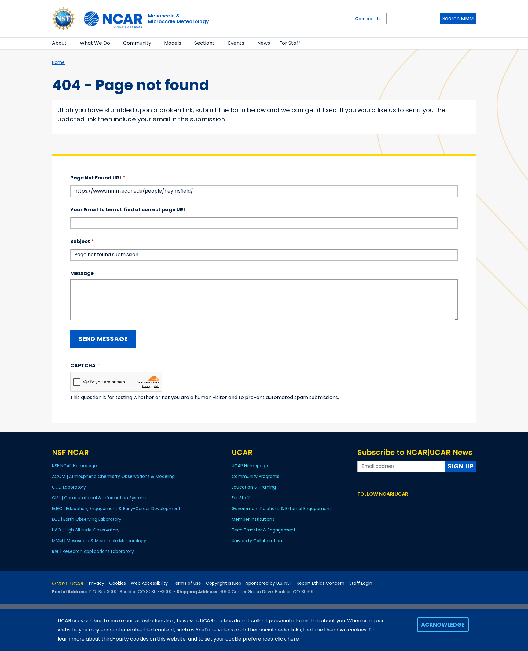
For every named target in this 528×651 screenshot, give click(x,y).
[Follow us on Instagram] (379, 506)
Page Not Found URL (96, 177)
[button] (70, 43)
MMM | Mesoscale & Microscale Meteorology (99, 541)
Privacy (96, 583)
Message (82, 273)
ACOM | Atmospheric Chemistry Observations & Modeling (113, 476)
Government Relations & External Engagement (281, 508)
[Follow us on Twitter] (370, 506)
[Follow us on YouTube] (388, 506)
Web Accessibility (149, 583)
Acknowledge (443, 624)
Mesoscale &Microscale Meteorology (178, 18)
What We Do (95, 42)
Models (172, 42)
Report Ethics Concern (320, 583)
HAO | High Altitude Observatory (85, 530)
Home (58, 62)
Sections (204, 42)
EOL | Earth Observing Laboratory (86, 519)
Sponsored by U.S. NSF (269, 583)
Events (236, 42)
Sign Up (461, 466)
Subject (80, 241)
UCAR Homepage (250, 466)
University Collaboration (257, 541)
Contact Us (368, 19)
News (263, 42)
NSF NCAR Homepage (74, 466)
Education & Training (254, 487)
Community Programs (255, 476)
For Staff (289, 42)
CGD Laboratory (69, 487)
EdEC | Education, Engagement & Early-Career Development (116, 508)
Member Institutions (253, 519)
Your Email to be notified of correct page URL (128, 209)
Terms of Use (187, 583)
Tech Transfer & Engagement (263, 530)
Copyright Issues (223, 583)
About (59, 42)
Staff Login (360, 583)
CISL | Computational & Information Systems (100, 498)
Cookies (117, 583)
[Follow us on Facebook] (361, 506)
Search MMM (458, 18)
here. (294, 638)
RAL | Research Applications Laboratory (93, 551)
